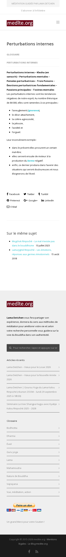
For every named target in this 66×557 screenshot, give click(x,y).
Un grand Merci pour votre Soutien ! (26, 521)
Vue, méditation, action (19, 492)
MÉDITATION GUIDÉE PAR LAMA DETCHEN (33, 3)
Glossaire (13, 54)
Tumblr (44, 194)
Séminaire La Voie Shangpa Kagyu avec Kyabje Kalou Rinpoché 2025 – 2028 (32, 406)
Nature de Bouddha (17, 476)
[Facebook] (29, 551)
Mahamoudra (14, 468)
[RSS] (36, 551)
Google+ (32, 200)
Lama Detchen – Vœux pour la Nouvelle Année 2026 (31, 377)
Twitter (30, 194)
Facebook (14, 194)
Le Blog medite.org (38, 543)
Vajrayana (12, 484)
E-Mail (13, 206)
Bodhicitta (12, 427)
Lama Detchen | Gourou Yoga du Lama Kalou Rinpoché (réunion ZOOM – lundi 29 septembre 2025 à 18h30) (32, 392)
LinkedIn (49, 200)
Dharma (11, 436)
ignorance (33, 110)
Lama (9, 460)
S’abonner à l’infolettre (33, 10)
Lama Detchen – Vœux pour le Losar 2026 (29, 367)
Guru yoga (12, 452)
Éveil (9, 444)
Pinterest (15, 200)
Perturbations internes (30, 44)
